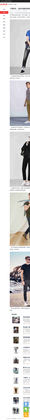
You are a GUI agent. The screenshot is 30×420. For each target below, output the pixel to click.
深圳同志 (14, 418)
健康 (4, 28)
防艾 (4, 34)
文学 (4, 37)
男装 (15, 4)
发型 (4, 18)
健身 (4, 24)
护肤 (4, 21)
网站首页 (10, 4)
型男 (4, 31)
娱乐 (4, 15)
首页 (4, 9)
